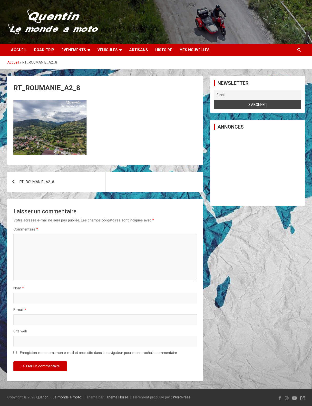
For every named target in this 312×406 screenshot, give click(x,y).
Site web (20, 331)
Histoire (163, 50)
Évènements (73, 50)
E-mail (19, 309)
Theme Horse (117, 397)
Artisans (138, 50)
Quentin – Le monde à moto (58, 397)
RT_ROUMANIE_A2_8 (37, 182)
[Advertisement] (257, 168)
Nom (18, 288)
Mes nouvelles (194, 50)
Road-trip (44, 50)
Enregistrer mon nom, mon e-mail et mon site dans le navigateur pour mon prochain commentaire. (99, 353)
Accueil (19, 50)
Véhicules (108, 50)
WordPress (182, 397)
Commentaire (25, 229)
